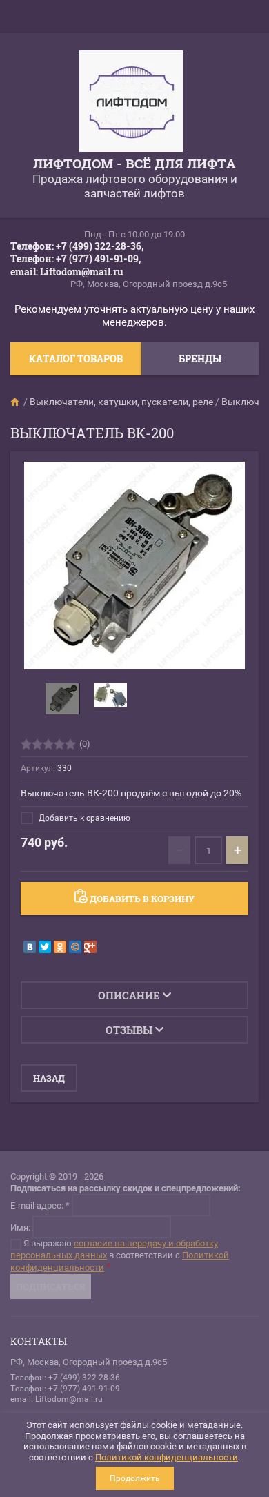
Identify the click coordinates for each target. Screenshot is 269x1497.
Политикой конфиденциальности (166, 1457)
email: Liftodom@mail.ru (66, 271)
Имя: (20, 1227)
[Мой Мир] (75, 947)
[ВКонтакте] (29, 947)
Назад (49, 1078)
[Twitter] (45, 947)
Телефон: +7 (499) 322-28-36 (65, 1377)
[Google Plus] (90, 947)
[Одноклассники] (60, 947)
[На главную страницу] (131, 102)
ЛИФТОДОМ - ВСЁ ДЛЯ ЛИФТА (134, 163)
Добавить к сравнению (83, 818)
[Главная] (15, 401)
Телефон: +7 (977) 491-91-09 (65, 1388)
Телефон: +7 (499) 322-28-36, (76, 246)
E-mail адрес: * (40, 1205)
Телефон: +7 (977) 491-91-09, (75, 258)
